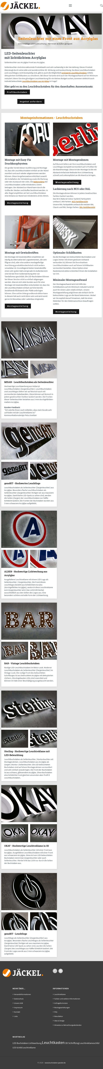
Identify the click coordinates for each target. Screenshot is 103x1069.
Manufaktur (58, 1016)
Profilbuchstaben (17, 92)
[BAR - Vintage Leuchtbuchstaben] (29, 639)
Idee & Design (59, 1021)
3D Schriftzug (72, 1043)
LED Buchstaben (20, 1043)
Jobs (16, 1016)
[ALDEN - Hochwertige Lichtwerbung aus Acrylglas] (29, 547)
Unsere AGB (18, 1003)
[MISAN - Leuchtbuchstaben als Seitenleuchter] (29, 358)
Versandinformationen (22, 994)
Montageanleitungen (62, 1007)
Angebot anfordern (31, 101)
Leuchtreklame (60, 994)
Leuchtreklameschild (89, 1043)
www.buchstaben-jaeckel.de (55, 1063)
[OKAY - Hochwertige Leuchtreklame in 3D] (29, 821)
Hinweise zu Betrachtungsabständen (68, 1025)
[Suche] (100, 6)
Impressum (18, 1007)
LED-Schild (17, 1047)
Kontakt (17, 1012)
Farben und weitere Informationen (67, 999)
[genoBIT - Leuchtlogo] (29, 909)
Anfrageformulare (61, 1003)
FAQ (55, 1012)
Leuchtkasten (53, 1042)
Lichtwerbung (35, 1043)
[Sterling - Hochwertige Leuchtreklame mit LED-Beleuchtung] (29, 727)
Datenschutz (18, 999)
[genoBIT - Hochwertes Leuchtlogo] (29, 459)
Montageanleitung (17, 203)
